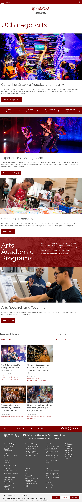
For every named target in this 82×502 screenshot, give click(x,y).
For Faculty (68, 448)
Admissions (49, 444)
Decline (65, 497)
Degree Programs (9, 446)
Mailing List (28, 476)
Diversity (48, 482)
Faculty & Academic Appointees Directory (31, 452)
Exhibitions (44, 380)
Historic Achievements (52, 480)
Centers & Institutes (31, 455)
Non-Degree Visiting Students (52, 452)
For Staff (67, 446)
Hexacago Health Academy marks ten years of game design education (39, 408)
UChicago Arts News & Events (10, 488)
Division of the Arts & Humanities (44, 435)
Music (2, 416)
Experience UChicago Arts (10, 111)
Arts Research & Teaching (70, 111)
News (26, 471)
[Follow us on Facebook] (62, 428)
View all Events (62, 340)
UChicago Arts (5, 380)
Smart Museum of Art (33, 380)
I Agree (56, 497)
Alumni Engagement (31, 478)
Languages (7, 453)
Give (66, 458)
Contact (67, 452)
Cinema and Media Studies (42, 416)
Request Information (10, 455)
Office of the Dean (15, 380)
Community (8, 376)
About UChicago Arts (10, 100)
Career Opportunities (52, 477)
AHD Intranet (69, 456)
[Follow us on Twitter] (69, 428)
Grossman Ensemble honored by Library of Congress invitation (10, 408)
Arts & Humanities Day (7, 378)
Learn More (7, 232)
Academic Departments (8, 449)
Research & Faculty (31, 444)
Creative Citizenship (30, 111)
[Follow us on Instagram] (66, 428)
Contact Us (48, 487)
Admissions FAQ (50, 458)
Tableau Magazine (30, 480)
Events (2, 376)
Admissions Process (51, 449)
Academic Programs (10, 444)
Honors (22, 416)
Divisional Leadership (52, 471)
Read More (75, 497)
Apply (6, 458)
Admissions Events (51, 455)
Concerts (16, 416)
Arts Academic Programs (49, 111)
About (47, 468)
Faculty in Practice (30, 449)
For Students (69, 444)
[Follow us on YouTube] (76, 428)
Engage (27, 468)
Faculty (16, 378)
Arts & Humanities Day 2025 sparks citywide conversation (11, 367)
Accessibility (49, 485)
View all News (5, 340)
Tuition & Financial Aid (52, 446)
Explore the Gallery (10, 173)
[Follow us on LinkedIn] (73, 428)
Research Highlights (31, 446)
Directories (68, 450)
